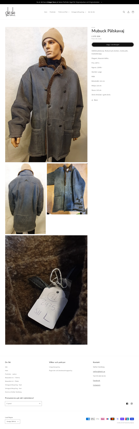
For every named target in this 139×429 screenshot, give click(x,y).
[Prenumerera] (39, 403)
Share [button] (96, 100)
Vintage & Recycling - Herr (13, 388)
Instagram (96, 385)
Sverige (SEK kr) (11, 421)
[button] (124, 12)
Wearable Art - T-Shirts (12, 378)
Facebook (96, 380)
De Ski (122, 422)
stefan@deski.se (99, 371)
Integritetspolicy (54, 367)
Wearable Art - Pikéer (12, 381)
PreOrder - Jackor (11, 374)
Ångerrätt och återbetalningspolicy (60, 370)
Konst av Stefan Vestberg (13, 392)
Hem (6, 370)
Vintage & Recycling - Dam (13, 385)
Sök (6, 367)
